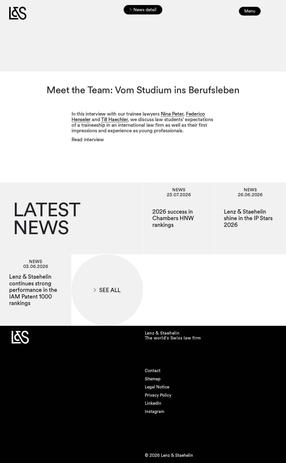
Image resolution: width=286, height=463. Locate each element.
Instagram (154, 411)
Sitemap (152, 378)
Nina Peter (172, 114)
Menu (249, 11)
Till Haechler (114, 119)
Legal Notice (157, 386)
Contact (152, 370)
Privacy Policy (158, 395)
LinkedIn (153, 403)
